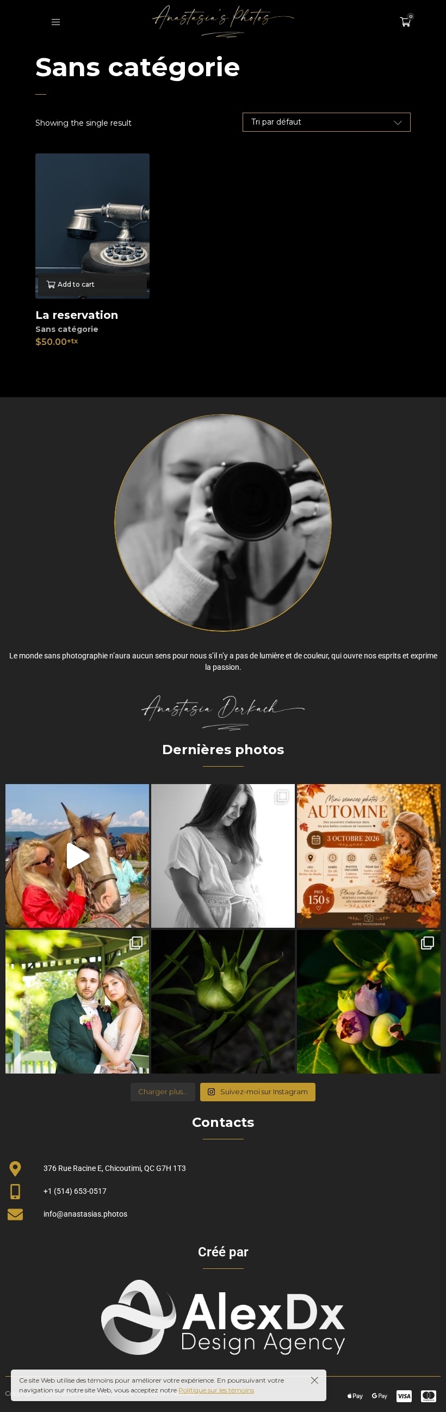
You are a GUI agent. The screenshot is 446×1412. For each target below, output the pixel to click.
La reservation (76, 315)
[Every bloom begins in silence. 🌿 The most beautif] (223, 1002)
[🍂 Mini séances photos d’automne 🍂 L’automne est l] (369, 856)
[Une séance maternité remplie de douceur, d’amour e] (223, 856)
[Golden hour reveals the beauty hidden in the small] (369, 1002)
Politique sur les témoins (216, 1390)
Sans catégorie (66, 329)
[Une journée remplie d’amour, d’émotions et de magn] (77, 1002)
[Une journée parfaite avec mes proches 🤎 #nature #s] (77, 856)
